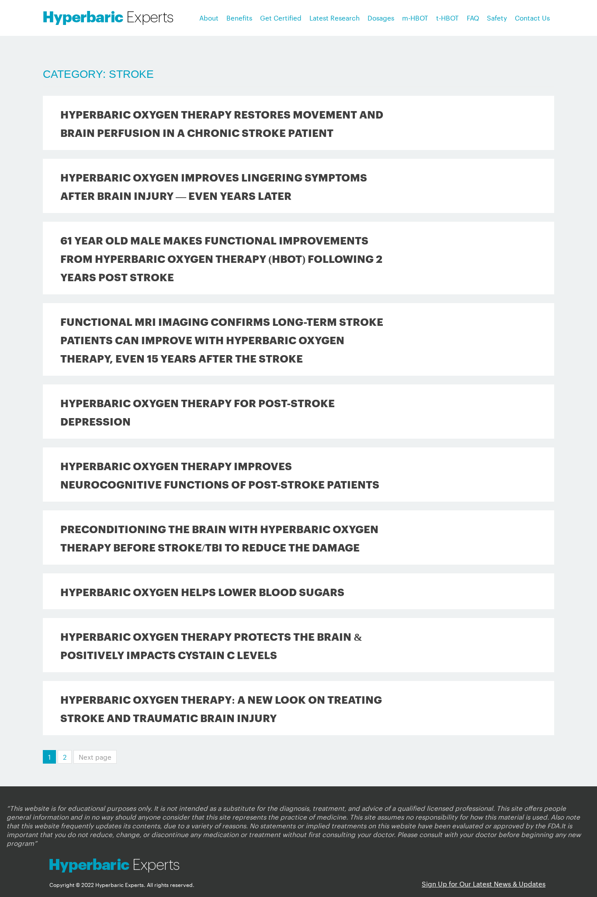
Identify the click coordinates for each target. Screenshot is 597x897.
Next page (95, 756)
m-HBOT (415, 17)
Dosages (381, 17)
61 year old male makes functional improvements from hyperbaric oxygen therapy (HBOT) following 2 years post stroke (221, 258)
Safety (497, 17)
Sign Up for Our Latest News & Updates (483, 884)
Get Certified (281, 17)
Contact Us (532, 17)
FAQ (473, 17)
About (209, 17)
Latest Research (334, 17)
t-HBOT (447, 17)
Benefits (239, 17)
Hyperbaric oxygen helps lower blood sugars (202, 591)
